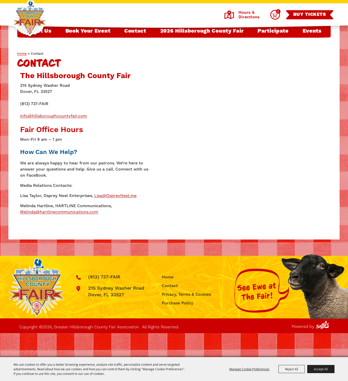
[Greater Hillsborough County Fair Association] (29, 18)
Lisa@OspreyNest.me (115, 195)
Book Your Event (88, 31)
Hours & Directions (249, 14)
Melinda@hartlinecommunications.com (59, 211)
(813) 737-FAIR (104, 277)
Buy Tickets (309, 14)
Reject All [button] (291, 369)
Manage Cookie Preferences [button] (249, 369)
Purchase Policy (177, 303)
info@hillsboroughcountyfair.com (53, 116)
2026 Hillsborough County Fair (202, 31)
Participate (273, 31)
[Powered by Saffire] (323, 324)
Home (22, 53)
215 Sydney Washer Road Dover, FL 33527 (116, 291)
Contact (135, 31)
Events (312, 31)
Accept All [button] (321, 369)
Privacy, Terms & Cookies (186, 294)
